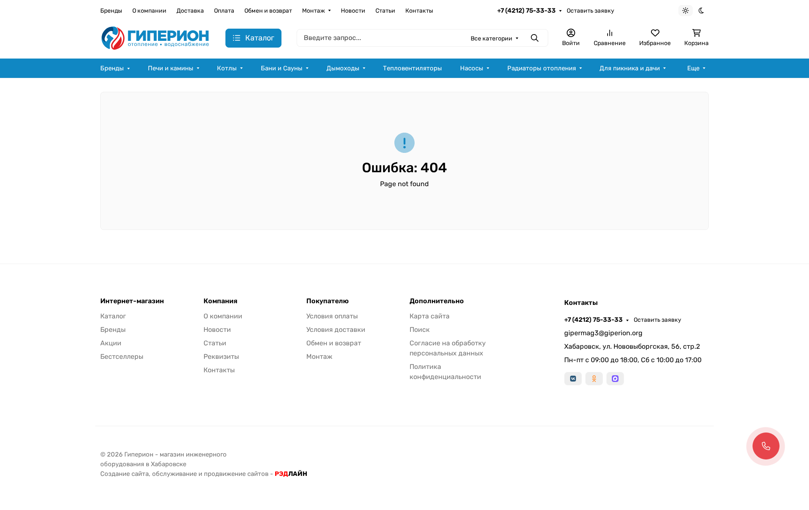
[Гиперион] (156, 38)
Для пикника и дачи (630, 68)
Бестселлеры (121, 356)
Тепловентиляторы (412, 68)
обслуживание (174, 474)
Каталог (113, 316)
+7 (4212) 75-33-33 (526, 10)
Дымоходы (343, 68)
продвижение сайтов (236, 474)
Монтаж (313, 10)
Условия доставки (335, 330)
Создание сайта (124, 474)
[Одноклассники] (594, 378)
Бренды (111, 10)
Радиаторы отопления (541, 68)
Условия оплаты (332, 316)
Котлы (227, 68)
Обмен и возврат (268, 10)
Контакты (419, 10)
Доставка (190, 10)
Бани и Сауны (282, 68)
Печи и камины (170, 68)
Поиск (420, 330)
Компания (220, 301)
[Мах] (615, 378)
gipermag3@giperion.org (603, 333)
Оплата (224, 10)
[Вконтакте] (573, 378)
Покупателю (327, 301)
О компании (149, 10)
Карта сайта (430, 316)
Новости (353, 10)
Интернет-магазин (132, 301)
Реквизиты (221, 356)
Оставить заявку (590, 10)
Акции (110, 343)
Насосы (471, 68)
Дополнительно (437, 301)
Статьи (385, 10)
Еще (693, 68)
